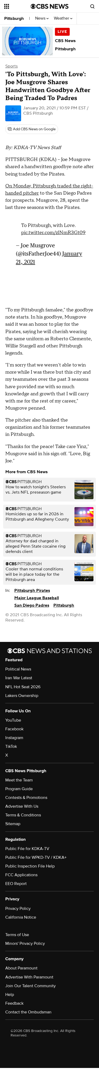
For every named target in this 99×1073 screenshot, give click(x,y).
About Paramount (21, 968)
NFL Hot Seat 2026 (22, 687)
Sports (11, 66)
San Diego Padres (31, 605)
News (40, 18)
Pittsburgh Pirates (32, 590)
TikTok (11, 746)
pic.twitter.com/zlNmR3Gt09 (53, 233)
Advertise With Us (21, 806)
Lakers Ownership (21, 696)
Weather (62, 18)
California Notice (20, 917)
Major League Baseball (36, 598)
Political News (18, 669)
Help (9, 994)
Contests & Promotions (26, 797)
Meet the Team (19, 780)
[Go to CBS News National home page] (50, 6)
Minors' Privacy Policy (25, 943)
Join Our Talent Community (30, 986)
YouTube (13, 720)
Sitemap (12, 824)
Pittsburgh (14, 18)
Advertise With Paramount (29, 977)
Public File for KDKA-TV (27, 849)
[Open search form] (92, 6)
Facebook (14, 729)
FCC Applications (21, 875)
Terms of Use (17, 935)
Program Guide (19, 789)
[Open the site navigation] (17, 6)
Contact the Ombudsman (28, 1012)
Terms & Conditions (23, 815)
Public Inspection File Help (30, 866)
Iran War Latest (18, 678)
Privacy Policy (18, 908)
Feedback (14, 1003)
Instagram (14, 738)
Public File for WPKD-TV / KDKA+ (36, 857)
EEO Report (16, 884)
